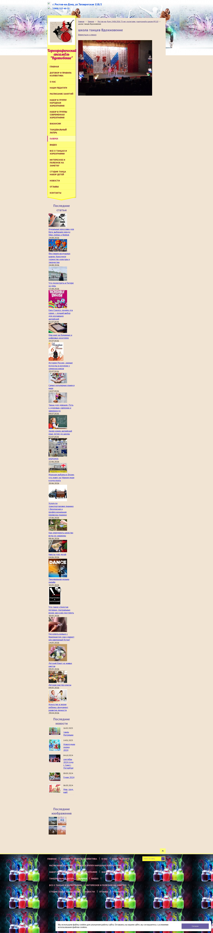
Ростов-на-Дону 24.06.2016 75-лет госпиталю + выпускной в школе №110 (128, 21)
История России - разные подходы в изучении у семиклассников (61, 365)
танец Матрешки (68, 733)
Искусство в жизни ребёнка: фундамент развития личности (58, 707)
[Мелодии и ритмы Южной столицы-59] (62, 821)
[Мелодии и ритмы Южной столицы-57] (61, 830)
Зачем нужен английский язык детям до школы (60, 432)
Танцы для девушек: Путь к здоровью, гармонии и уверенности (61, 408)
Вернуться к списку (87, 34)
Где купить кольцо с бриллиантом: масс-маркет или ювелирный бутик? (61, 637)
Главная (81, 21)
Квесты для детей (57, 554)
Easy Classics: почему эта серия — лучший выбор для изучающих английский (61, 314)
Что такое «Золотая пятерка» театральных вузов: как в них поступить (61, 610)
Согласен (195, 926)
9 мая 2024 (68, 777)
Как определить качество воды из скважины (61, 534)
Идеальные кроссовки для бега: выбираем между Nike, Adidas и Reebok (61, 232)
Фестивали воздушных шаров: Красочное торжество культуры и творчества (59, 258)
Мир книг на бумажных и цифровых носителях (60, 336)
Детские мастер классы (60, 684)
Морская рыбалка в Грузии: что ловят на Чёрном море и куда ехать (61, 477)
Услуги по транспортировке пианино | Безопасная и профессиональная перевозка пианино (61, 509)
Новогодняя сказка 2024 (69, 747)
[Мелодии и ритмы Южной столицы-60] (53, 821)
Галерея (91, 21)
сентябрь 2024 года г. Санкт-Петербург (68, 763)
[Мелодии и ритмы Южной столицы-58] (53, 830)
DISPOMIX (53, 458)
